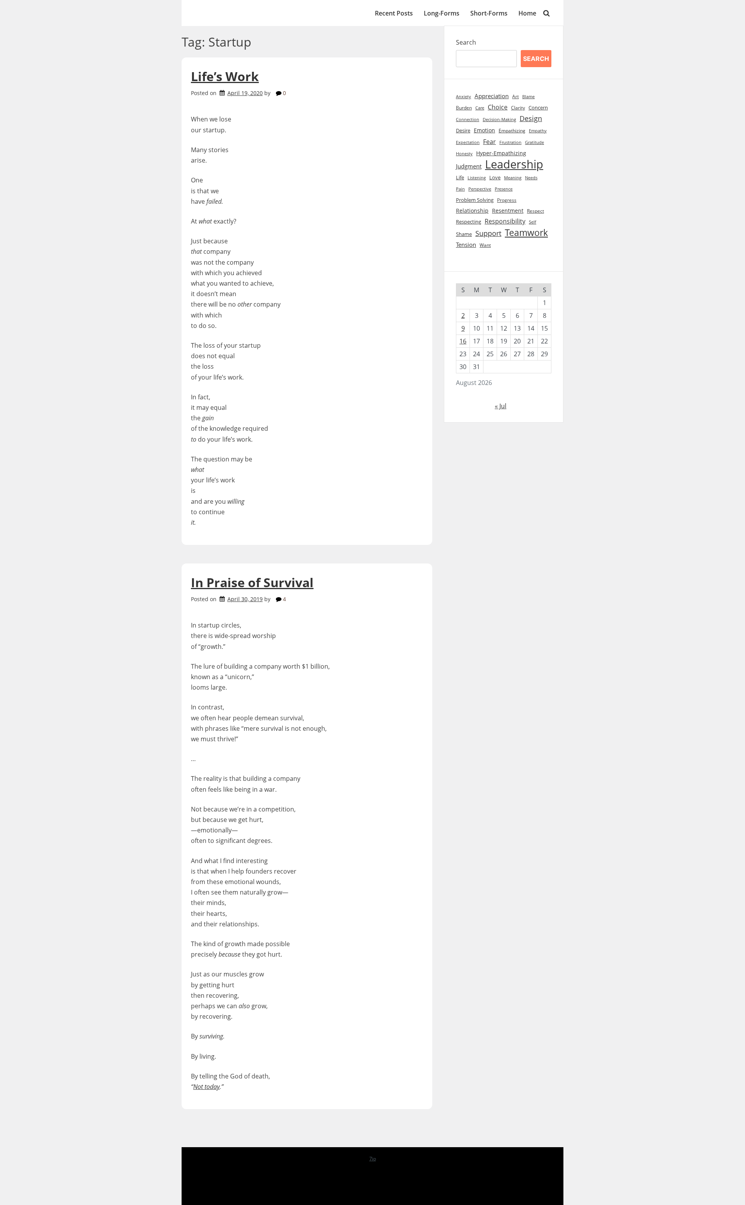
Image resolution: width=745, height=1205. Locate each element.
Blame (528, 96)
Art (515, 96)
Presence (504, 189)
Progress (506, 200)
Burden (464, 107)
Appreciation (492, 96)
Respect (535, 211)
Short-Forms (489, 13)
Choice (498, 107)
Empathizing (512, 130)
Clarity (518, 107)
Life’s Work (225, 76)
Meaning (513, 177)
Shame (464, 234)
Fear (489, 141)
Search (466, 42)
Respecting (468, 221)
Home (527, 13)
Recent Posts (394, 13)
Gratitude (534, 142)
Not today (206, 1086)
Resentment (507, 210)
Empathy (538, 131)
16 (462, 341)
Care (479, 108)
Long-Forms (441, 13)
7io (372, 1158)
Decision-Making (499, 119)
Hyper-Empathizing (501, 153)
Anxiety (463, 96)
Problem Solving (475, 200)
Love (495, 177)
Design (531, 118)
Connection (467, 119)
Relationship (472, 210)
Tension (466, 244)
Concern (538, 107)
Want (485, 245)
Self (532, 222)
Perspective (479, 189)
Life (460, 177)
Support (488, 233)
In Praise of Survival (252, 582)
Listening (477, 177)
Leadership (514, 164)
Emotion (484, 130)
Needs (531, 177)
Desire (463, 130)
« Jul (500, 406)
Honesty (464, 153)
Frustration (510, 142)
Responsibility (505, 221)
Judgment (469, 166)
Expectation (468, 142)
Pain (460, 189)
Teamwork (526, 232)
